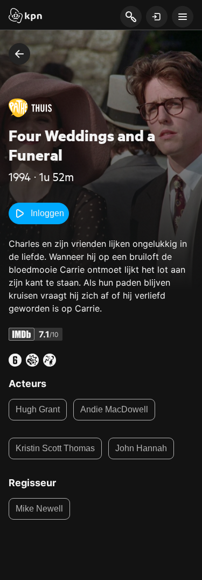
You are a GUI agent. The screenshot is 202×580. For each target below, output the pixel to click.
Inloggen (47, 213)
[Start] (25, 16)
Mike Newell (39, 508)
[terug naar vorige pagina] (19, 54)
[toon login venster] (157, 16)
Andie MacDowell (114, 409)
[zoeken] (130, 17)
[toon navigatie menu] (182, 16)
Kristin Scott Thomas (55, 448)
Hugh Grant (38, 409)
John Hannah (141, 448)
